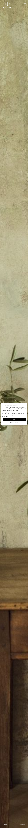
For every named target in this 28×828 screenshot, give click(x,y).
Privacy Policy (5, 416)
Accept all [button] (14, 419)
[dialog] (14, 414)
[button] (14, 422)
